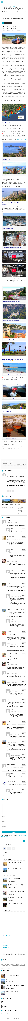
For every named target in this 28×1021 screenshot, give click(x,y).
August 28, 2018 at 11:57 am (15, 530)
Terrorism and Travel (7, 463)
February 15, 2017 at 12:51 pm (12, 673)
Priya (8, 721)
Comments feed (6, 945)
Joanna (9, 631)
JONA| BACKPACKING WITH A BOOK (15, 609)
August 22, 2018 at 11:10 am (12, 522)
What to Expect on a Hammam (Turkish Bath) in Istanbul (21, 508)
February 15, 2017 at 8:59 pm (12, 644)
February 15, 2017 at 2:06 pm (12, 664)
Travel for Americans (12, 979)
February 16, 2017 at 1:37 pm (12, 561)
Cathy (8, 741)
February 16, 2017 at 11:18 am (12, 610)
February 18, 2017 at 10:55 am (15, 571)
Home (4, 18)
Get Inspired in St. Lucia (5, 505)
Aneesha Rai (10, 671)
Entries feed (5, 943)
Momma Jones (10, 536)
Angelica (9, 643)
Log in (4, 942)
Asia (2, 1002)
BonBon (5, 30)
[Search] (24, 841)
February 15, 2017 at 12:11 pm (15, 691)
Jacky (8, 583)
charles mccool (11, 781)
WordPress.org (6, 947)
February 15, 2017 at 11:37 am (12, 682)
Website (4, 826)
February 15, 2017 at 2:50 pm (12, 655)
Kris (8, 699)
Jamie (8, 662)
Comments (4, 802)
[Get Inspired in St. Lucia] (6, 501)
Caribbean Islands (4, 1003)
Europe (8, 18)
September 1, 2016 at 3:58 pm (15, 755)
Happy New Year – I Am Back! (13, 506)
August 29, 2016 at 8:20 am (11, 742)
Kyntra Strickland (12, 653)
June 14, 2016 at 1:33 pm (14, 790)
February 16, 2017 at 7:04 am (12, 633)
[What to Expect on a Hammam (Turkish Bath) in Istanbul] (22, 501)
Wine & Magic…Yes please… (15, 903)
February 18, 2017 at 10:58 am (15, 596)
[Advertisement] (13, 923)
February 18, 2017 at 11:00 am (15, 621)
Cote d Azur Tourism (21, 139)
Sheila (8, 681)
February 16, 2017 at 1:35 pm (12, 584)
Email (3, 821)
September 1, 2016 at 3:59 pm (15, 775)
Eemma (8, 559)
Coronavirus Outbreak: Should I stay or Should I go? (15, 986)
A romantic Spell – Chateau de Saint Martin (15, 466)
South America (4, 1007)
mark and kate (11, 764)
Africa (2, 1001)
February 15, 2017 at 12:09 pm (15, 711)
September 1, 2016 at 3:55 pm (15, 734)
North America (4, 1006)
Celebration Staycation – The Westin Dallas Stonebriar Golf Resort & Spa (16, 886)
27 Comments (19, 30)
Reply (23, 520)
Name (3, 816)
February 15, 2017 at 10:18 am (12, 700)
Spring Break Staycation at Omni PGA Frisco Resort (15, 879)
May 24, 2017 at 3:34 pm (14, 551)
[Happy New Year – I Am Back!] (14, 501)
